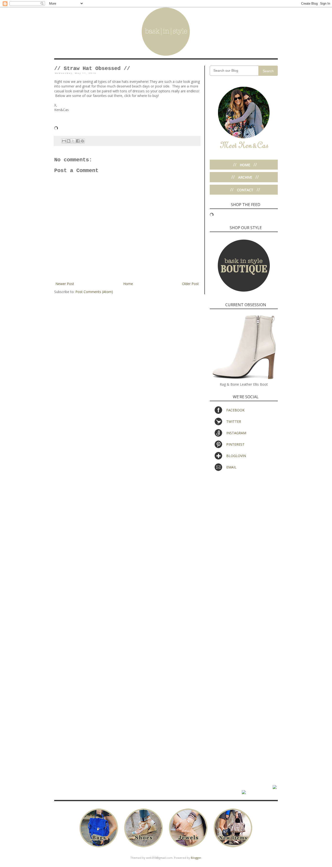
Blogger (196, 857)
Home (128, 283)
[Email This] (63, 141)
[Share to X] (73, 141)
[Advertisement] (243, 511)
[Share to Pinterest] (82, 141)
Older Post (190, 283)
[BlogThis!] (68, 141)
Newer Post (64, 283)
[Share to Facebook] (77, 141)
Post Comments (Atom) (94, 291)
